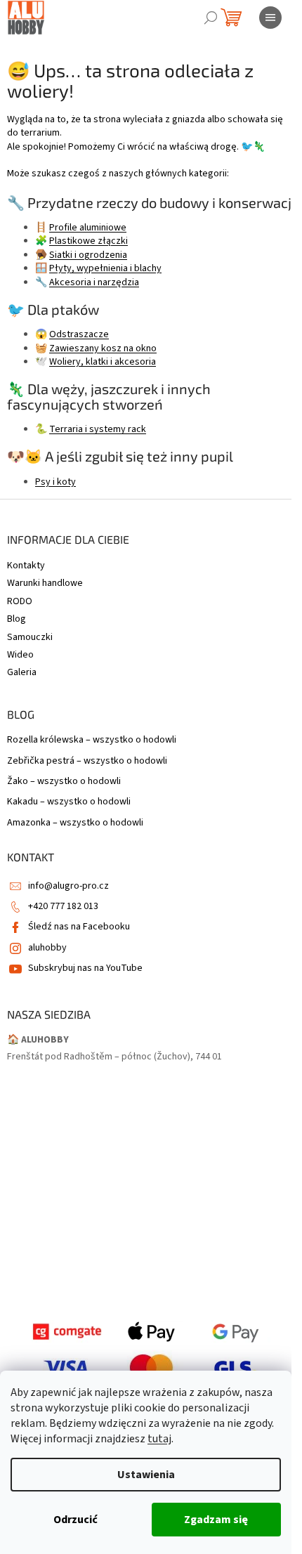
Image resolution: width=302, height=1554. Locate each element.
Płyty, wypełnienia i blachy (105, 268)
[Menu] (270, 18)
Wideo (20, 655)
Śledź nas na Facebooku (79, 927)
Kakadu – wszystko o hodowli (69, 802)
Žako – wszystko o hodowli (64, 781)
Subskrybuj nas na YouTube (85, 968)
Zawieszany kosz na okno (103, 348)
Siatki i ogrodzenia (88, 255)
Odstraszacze (79, 334)
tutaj (159, 1439)
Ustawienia (146, 1474)
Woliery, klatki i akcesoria (102, 362)
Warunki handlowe (45, 583)
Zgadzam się (216, 1519)
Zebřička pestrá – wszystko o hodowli (87, 761)
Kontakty (26, 566)
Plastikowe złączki (88, 241)
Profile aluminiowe (87, 228)
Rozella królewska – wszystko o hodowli (91, 740)
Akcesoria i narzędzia (94, 282)
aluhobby (47, 948)
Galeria (22, 672)
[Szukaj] (211, 18)
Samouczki (30, 637)
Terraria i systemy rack (97, 429)
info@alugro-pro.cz (68, 886)
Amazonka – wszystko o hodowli (75, 823)
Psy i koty (55, 482)
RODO (19, 601)
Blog (16, 619)
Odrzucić (75, 1519)
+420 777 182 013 (63, 906)
